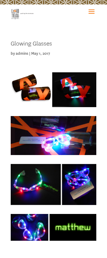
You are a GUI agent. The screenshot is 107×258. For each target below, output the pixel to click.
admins (22, 53)
